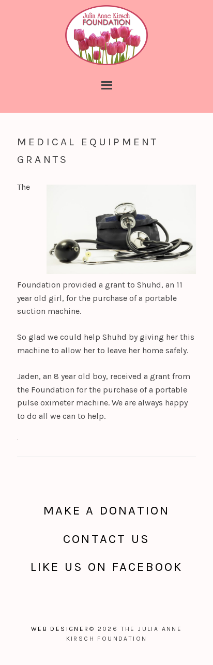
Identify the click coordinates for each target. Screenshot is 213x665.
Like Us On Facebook (107, 567)
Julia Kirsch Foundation (106, 36)
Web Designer (60, 628)
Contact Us (106, 539)
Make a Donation (106, 510)
